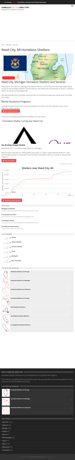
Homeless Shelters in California (21, 289)
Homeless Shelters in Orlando (20, 298)
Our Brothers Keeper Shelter (13, 144)
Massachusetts (6, 438)
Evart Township (16, 260)
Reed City (15, 45)
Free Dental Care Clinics (9, 214)
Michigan (8, 45)
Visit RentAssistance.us (11, 111)
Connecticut (5, 450)
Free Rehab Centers (7, 220)
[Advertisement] (37, 27)
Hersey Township (17, 246)
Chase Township (16, 242)
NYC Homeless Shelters (18, 307)
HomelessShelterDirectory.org (37, 457)
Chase (13, 251)
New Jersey (5, 447)
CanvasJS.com (70, 195)
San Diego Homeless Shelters (20, 316)
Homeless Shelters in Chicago (20, 271)
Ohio (3, 434)
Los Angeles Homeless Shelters (20, 325)
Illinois (4, 444)
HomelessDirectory (15, 7)
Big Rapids (15, 256)
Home (3, 45)
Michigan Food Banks (8, 209)
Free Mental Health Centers (10, 226)
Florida (4, 431)
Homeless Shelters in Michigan (20, 280)
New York (5, 422)
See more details (9, 161)
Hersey (14, 237)
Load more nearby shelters (12, 200)
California (5, 425)
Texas (4, 441)
